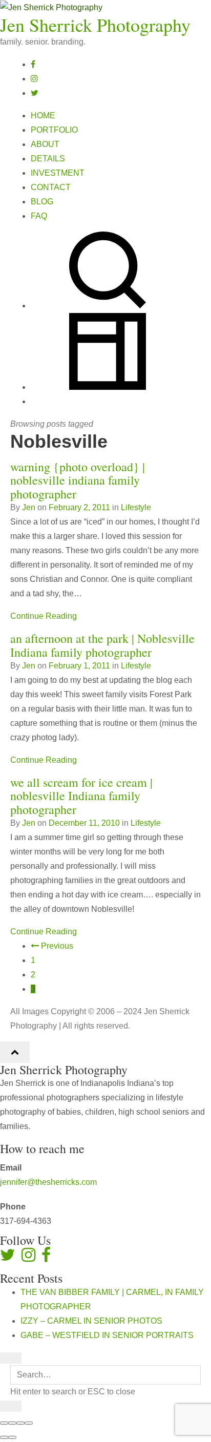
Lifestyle (136, 507)
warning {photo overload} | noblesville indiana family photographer (77, 480)
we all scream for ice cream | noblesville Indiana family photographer (81, 796)
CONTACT (51, 187)
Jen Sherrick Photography (95, 24)
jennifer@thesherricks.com (48, 1182)
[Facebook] (33, 64)
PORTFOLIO (54, 130)
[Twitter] (34, 93)
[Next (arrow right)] (12, 1437)
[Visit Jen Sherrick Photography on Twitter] (7, 1257)
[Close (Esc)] (4, 1423)
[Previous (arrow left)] (4, 1437)
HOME (43, 115)
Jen (28, 507)
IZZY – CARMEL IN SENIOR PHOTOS (91, 1320)
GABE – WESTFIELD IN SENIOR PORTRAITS (107, 1335)
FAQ (39, 216)
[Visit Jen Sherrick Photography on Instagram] (28, 1257)
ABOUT (45, 144)
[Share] (12, 1423)
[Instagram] (34, 78)
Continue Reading (43, 616)
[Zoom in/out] (29, 1423)
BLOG (42, 201)
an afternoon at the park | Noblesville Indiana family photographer (102, 645)
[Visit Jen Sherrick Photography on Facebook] (46, 1257)
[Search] (107, 305)
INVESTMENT (58, 173)
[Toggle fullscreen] (20, 1423)
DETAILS (48, 158)
